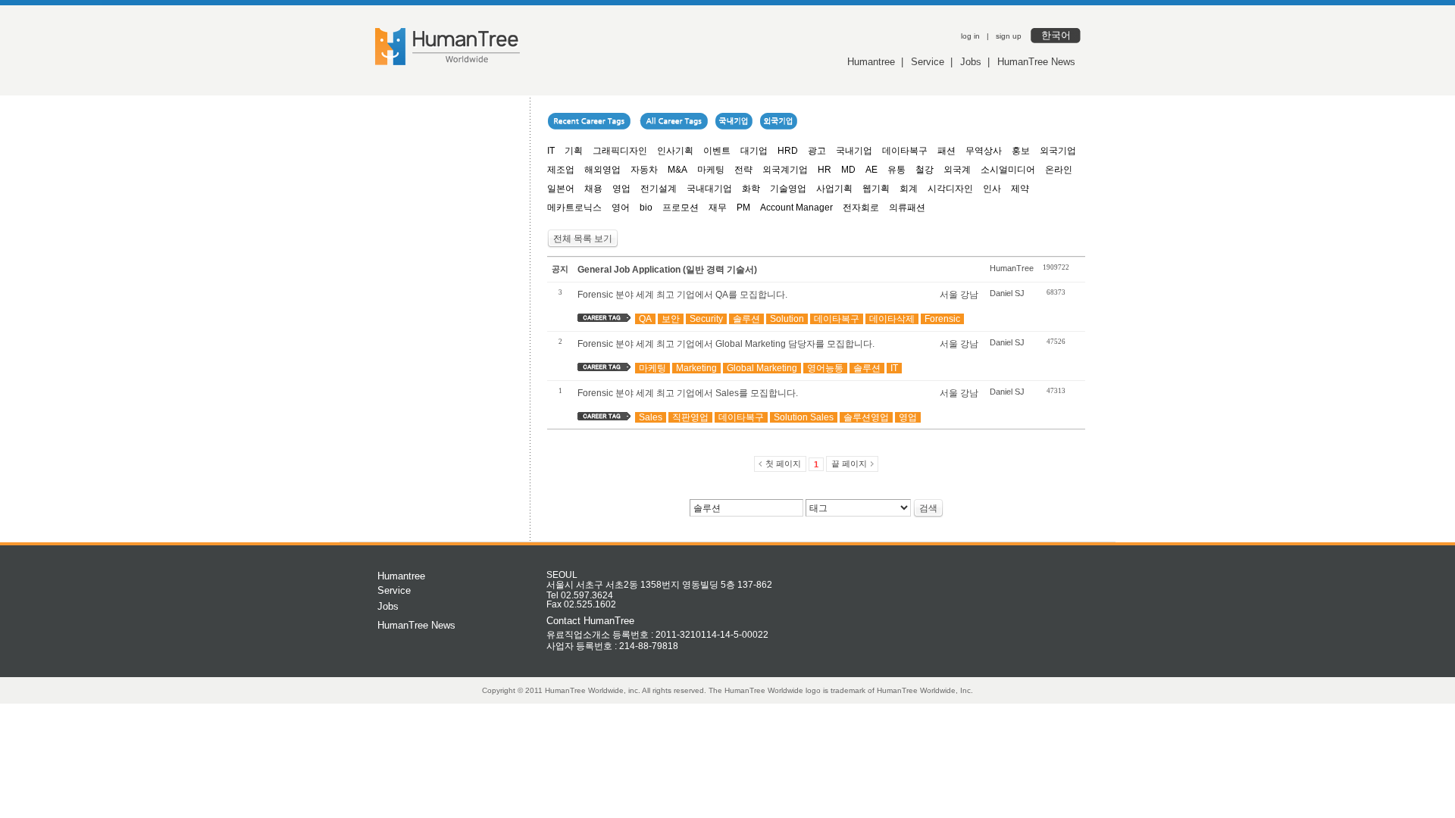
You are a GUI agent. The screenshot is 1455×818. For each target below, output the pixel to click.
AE (871, 169)
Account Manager (796, 207)
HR (824, 169)
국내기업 (854, 150)
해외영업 (602, 169)
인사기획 (675, 150)
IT (551, 150)
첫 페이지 (783, 463)
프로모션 (680, 207)
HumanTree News (1036, 61)
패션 (946, 150)
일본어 (560, 188)
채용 (593, 188)
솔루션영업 (866, 417)
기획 (574, 150)
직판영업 (690, 417)
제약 (1020, 188)
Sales (650, 417)
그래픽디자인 (620, 150)
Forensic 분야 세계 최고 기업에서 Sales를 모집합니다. (687, 393)
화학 (751, 188)
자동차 (644, 169)
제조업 (560, 169)
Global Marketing (762, 368)
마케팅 (710, 169)
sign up (1009, 36)
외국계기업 (785, 169)
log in (970, 36)
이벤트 (717, 150)
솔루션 (746, 319)
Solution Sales (804, 417)
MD (848, 169)
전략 (743, 169)
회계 (909, 188)
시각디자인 (950, 188)
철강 (924, 169)
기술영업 (788, 188)
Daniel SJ (1007, 293)
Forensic (942, 319)
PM (743, 207)
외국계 (957, 169)
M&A (677, 169)
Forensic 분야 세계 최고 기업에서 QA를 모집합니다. (682, 294)
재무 (718, 207)
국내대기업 (709, 188)
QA (645, 319)
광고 (817, 150)
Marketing (696, 368)
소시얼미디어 (1008, 169)
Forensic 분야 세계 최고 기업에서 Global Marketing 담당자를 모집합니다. (726, 344)
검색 (928, 508)
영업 (621, 188)
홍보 (1021, 150)
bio (646, 207)
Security (706, 319)
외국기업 (1058, 150)
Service (927, 61)
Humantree (871, 61)
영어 (621, 207)
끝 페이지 (849, 463)
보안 (671, 319)
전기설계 (658, 188)
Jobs (970, 61)
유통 (896, 169)
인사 (992, 188)
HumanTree (1012, 268)
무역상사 (983, 150)
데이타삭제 (892, 319)
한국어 (1056, 35)
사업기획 (834, 188)
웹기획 (876, 188)
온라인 (1058, 169)
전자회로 (861, 207)
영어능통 (825, 368)
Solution (787, 319)
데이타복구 (905, 150)
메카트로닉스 (574, 207)
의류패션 (907, 207)
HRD (788, 150)
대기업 (754, 150)
